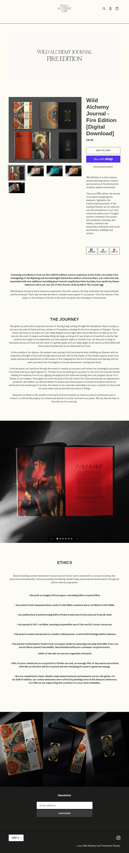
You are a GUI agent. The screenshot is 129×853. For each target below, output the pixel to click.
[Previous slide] (51, 538)
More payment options (103, 166)
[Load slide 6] (72, 539)
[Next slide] (77, 538)
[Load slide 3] (63, 539)
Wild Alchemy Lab (91, 845)
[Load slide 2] (60, 539)
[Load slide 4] (66, 539)
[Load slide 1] (58, 539)
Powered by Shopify (110, 845)
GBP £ (15, 837)
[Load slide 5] (69, 539)
